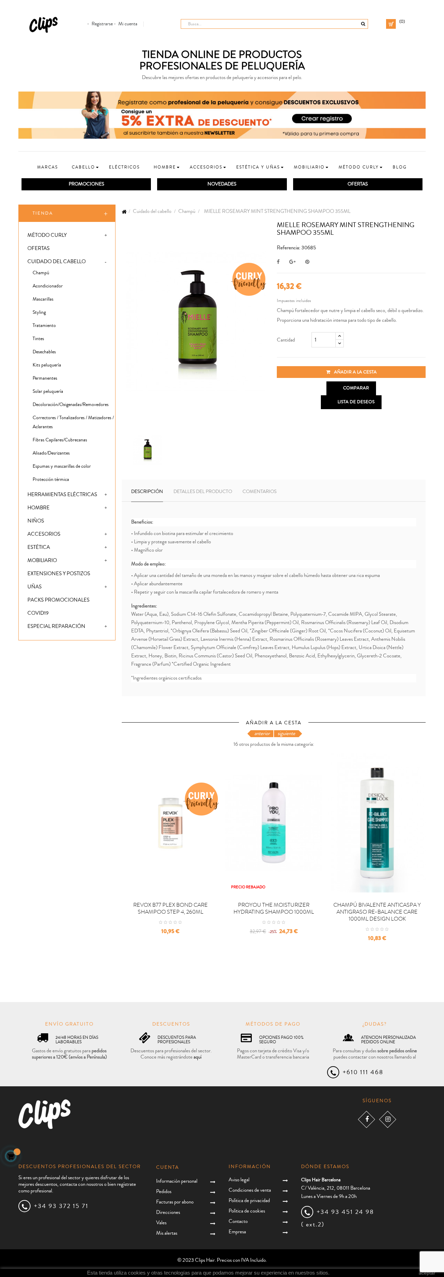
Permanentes (45, 378)
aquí (198, 1057)
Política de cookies (247, 1211)
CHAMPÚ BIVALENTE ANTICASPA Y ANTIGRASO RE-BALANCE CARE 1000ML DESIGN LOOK (377, 912)
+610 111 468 (363, 1072)
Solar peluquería (48, 391)
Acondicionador (48, 286)
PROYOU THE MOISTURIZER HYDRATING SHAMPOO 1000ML (273, 908)
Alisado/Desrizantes (51, 453)
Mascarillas (43, 299)
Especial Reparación (56, 626)
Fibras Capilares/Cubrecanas (60, 440)
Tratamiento (44, 325)
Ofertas (38, 248)
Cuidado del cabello (56, 261)
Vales (161, 1222)
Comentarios (259, 491)
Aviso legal (239, 1179)
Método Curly (47, 235)
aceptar (427, 1273)
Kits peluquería (47, 365)
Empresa (237, 1231)
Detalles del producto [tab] (202, 491)
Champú (41, 272)
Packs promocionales (58, 600)
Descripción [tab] (147, 491)
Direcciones (168, 1212)
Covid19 (38, 613)
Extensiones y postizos (58, 573)
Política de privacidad (249, 1200)
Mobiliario (42, 560)
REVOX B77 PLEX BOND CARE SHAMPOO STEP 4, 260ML (170, 908)
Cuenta (167, 1167)
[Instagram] (387, 1119)
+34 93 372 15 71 (61, 1205)
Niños (35, 521)
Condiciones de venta (250, 1190)
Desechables (44, 351)
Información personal (176, 1181)
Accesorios (43, 534)
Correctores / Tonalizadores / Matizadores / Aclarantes (73, 422)
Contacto (238, 1221)
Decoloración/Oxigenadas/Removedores (71, 404)
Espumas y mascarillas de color (62, 466)
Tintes (38, 338)
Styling (39, 312)
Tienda (43, 213)
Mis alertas (166, 1233)
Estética (38, 547)
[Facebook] (366, 1119)
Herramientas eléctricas (62, 494)
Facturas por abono (175, 1202)
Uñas (34, 586)
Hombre (38, 507)
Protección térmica (51, 479)
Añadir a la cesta (355, 372)
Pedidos (163, 1191)
